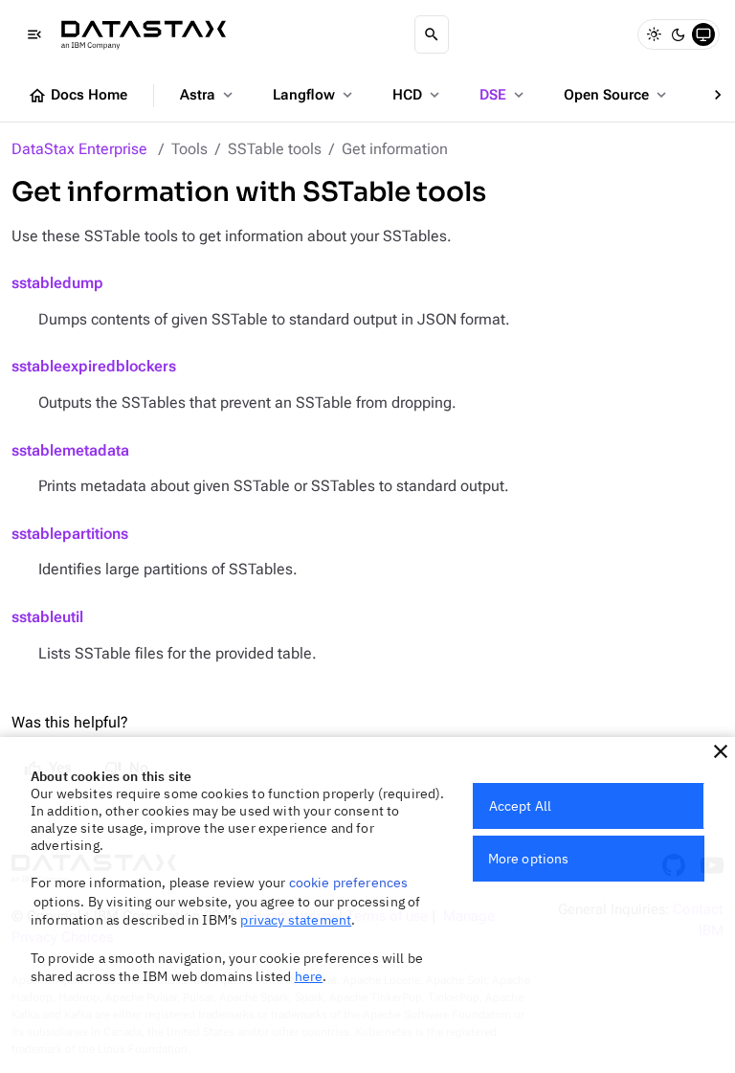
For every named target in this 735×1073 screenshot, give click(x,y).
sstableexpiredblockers (93, 366)
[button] (720, 751)
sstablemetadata (70, 450)
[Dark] (678, 34)
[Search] (431, 34)
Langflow (314, 94)
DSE (503, 94)
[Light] (653, 34)
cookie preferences (349, 882)
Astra (208, 94)
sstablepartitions (69, 534)
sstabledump (57, 283)
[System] (703, 34)
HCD (417, 94)
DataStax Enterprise (79, 149)
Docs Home (77, 95)
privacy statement (295, 919)
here (309, 976)
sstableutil (47, 617)
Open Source (617, 94)
